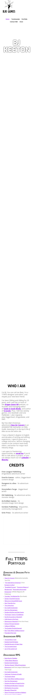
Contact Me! (14, 22)
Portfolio (24, 19)
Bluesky (5, 460)
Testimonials (15, 19)
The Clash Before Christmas (13, 582)
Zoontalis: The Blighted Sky (12, 596)
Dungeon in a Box (9, 585)
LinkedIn (25, 457)
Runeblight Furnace (10, 587)
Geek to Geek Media (12, 409)
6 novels (7, 411)
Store (21, 22)
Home (7, 19)
